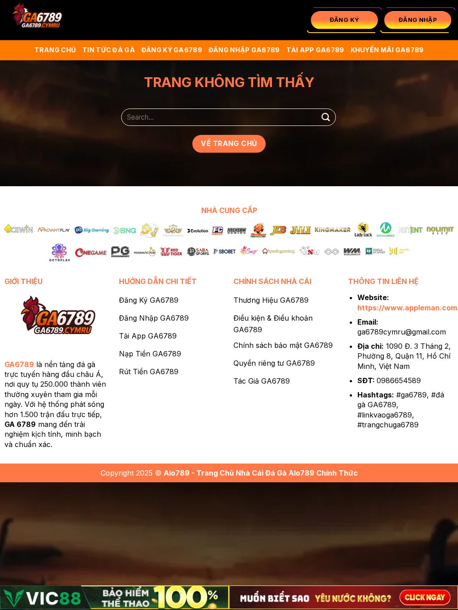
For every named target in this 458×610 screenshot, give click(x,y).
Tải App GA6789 (315, 50)
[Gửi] (326, 117)
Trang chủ (55, 50)
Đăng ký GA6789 (171, 50)
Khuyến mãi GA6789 (387, 50)
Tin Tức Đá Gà (108, 50)
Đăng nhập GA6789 (244, 50)
